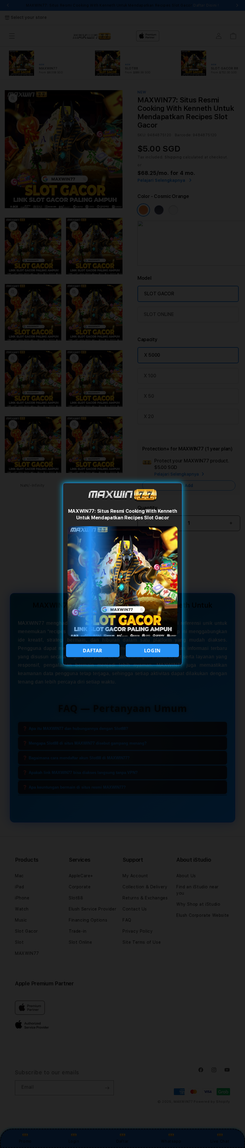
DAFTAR (92, 650)
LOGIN (152, 650)
